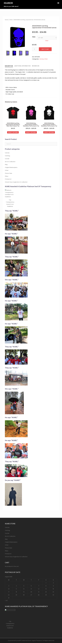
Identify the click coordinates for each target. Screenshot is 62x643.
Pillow (6, 176)
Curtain (7, 159)
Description (9, 66)
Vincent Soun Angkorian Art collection (16, 182)
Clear (46, 40)
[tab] (9, 66)
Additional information (22, 66)
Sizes (33, 37)
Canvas (41, 59)
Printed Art (8, 179)
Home (6, 19)
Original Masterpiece (11, 167)
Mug (6, 164)
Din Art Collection (10, 162)
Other (11, 19)
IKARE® (8, 3)
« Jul (6, 600)
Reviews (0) (35, 66)
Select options (13, 132)
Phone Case (8, 173)
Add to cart (45, 49)
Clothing (7, 156)
